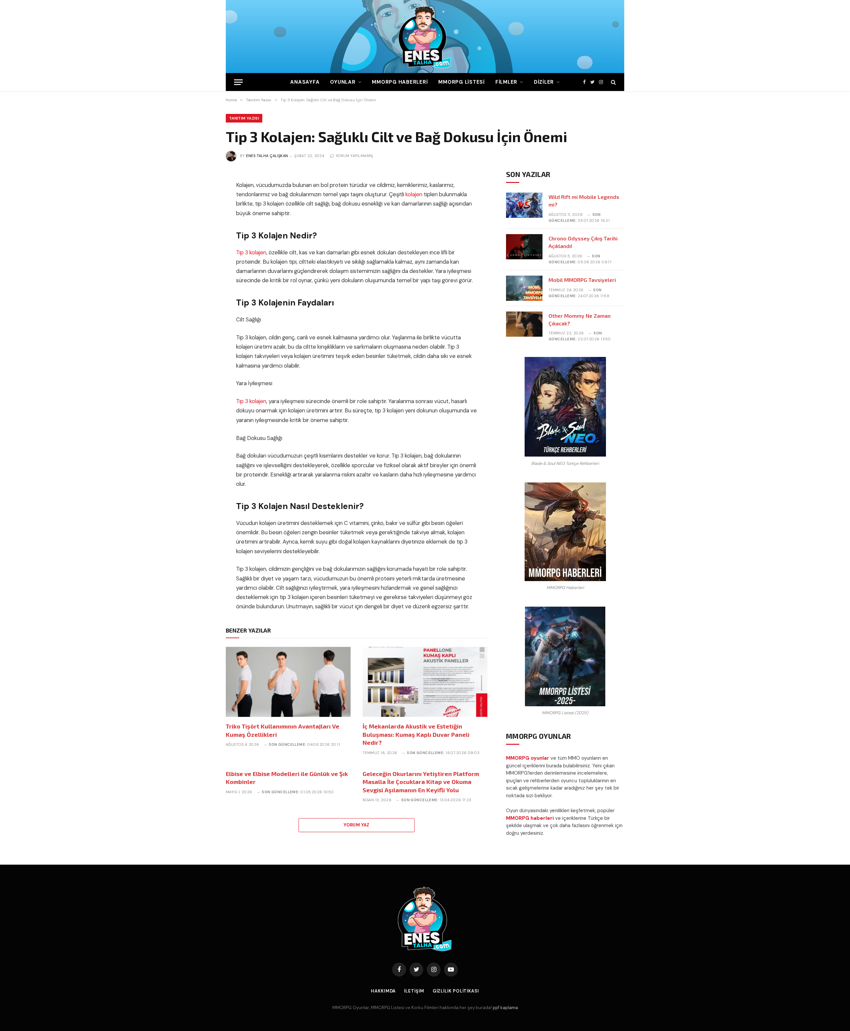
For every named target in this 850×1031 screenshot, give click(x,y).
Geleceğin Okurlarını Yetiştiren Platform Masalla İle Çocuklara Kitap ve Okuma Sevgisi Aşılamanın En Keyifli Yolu (421, 782)
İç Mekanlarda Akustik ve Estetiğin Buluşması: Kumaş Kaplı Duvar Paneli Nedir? (416, 734)
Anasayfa (304, 82)
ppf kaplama (505, 1007)
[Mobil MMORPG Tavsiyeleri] (524, 288)
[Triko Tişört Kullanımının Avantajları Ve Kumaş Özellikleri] (288, 682)
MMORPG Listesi (461, 82)
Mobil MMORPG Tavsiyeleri (582, 280)
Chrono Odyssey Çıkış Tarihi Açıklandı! (583, 242)
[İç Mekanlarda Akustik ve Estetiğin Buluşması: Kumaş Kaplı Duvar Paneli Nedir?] (425, 682)
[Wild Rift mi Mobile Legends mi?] (524, 205)
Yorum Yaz (357, 825)
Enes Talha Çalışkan (267, 155)
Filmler (506, 82)
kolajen (413, 194)
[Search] (613, 82)
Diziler (544, 82)
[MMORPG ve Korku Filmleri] (425, 36)
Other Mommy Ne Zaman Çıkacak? (580, 319)
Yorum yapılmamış (354, 155)
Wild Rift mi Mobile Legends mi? (584, 201)
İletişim (414, 991)
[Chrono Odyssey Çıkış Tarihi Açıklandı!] (524, 246)
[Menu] (238, 82)
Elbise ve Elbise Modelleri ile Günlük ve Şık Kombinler (287, 777)
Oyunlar (342, 82)
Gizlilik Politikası (456, 991)
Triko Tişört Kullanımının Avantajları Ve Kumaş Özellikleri (282, 730)
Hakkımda (383, 991)
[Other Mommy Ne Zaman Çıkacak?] (524, 324)
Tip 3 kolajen (251, 252)
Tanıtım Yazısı (244, 118)
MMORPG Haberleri (400, 82)
